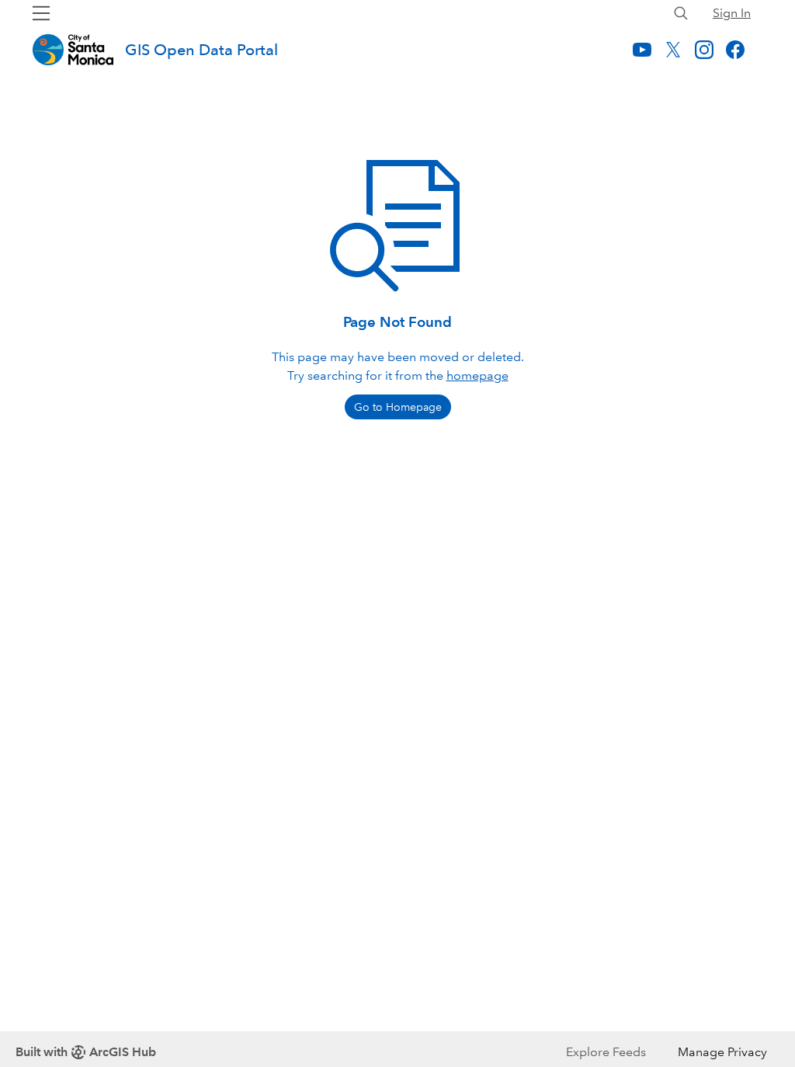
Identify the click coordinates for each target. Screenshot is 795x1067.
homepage (477, 375)
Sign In (732, 12)
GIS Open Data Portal (201, 49)
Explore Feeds (606, 1051)
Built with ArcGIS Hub (86, 1051)
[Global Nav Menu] (41, 13)
